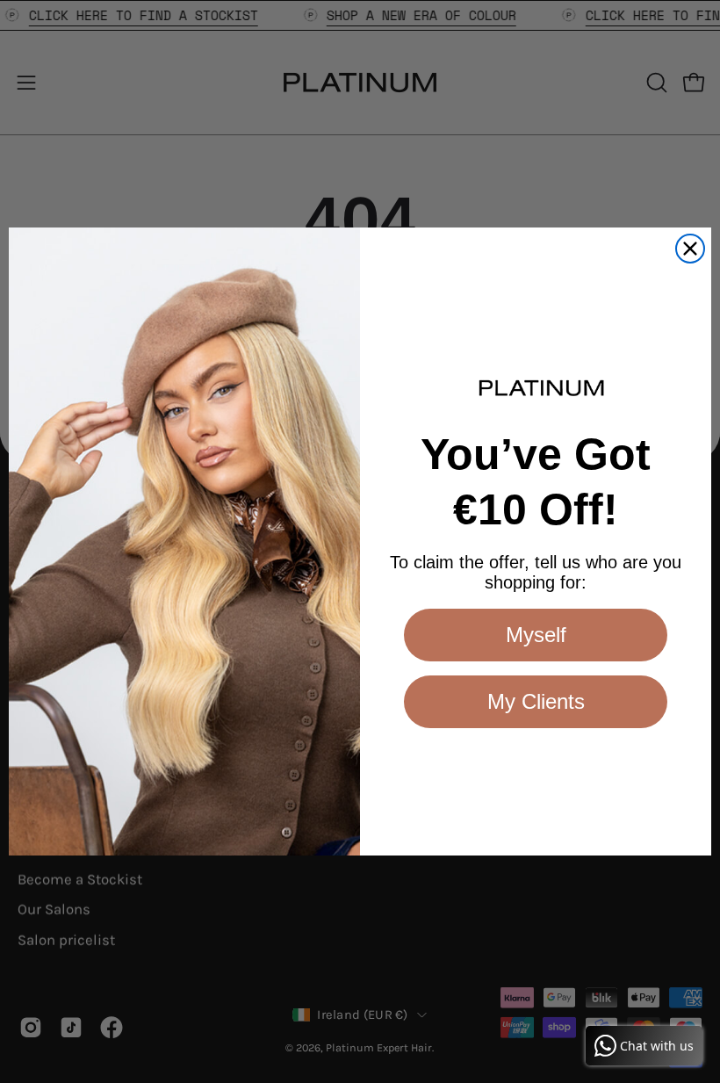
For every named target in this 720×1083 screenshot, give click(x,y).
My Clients (536, 701)
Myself (536, 634)
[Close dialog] (690, 249)
